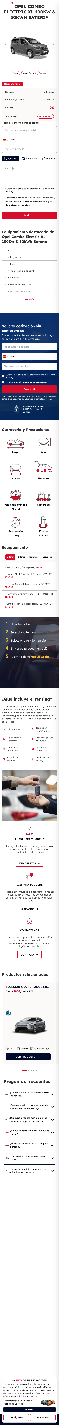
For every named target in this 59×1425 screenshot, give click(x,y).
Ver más (29, 299)
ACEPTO (29, 1409)
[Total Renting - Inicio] (12, 4)
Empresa (50, 158)
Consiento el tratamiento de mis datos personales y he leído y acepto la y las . (30, 201)
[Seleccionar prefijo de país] (6, 140)
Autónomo (31, 158)
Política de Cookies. (13, 1403)
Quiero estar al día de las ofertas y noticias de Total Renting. (30, 190)
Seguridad (47, 557)
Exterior (10, 557)
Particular (12, 158)
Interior (21, 557)
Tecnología (34, 557)
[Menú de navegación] (54, 4)
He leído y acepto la (26, 382)
